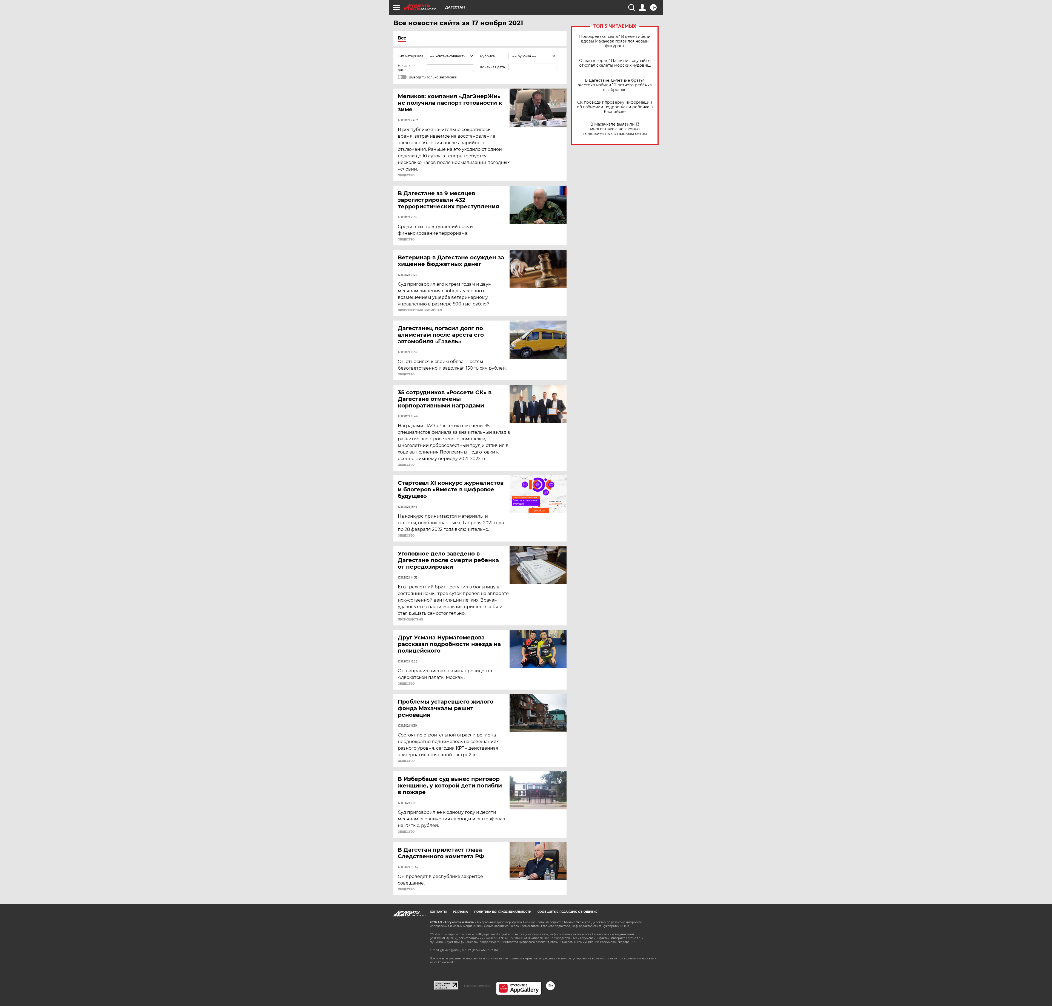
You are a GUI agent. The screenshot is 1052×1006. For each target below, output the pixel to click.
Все (402, 38)
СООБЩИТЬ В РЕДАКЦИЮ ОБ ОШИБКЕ (567, 912)
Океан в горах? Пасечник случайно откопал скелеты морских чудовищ (615, 63)
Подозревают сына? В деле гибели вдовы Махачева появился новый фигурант (615, 41)
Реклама (460, 912)
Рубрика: (488, 56)
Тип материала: (411, 56)
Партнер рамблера (477, 985)
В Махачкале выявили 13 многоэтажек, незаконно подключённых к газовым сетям (615, 129)
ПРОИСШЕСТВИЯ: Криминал (420, 310)
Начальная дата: (407, 68)
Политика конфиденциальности (502, 912)
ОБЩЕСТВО (406, 175)
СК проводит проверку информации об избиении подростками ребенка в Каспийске (615, 107)
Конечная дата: (493, 67)
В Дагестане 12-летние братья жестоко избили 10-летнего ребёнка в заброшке (615, 85)
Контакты (438, 912)
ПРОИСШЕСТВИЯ (410, 619)
